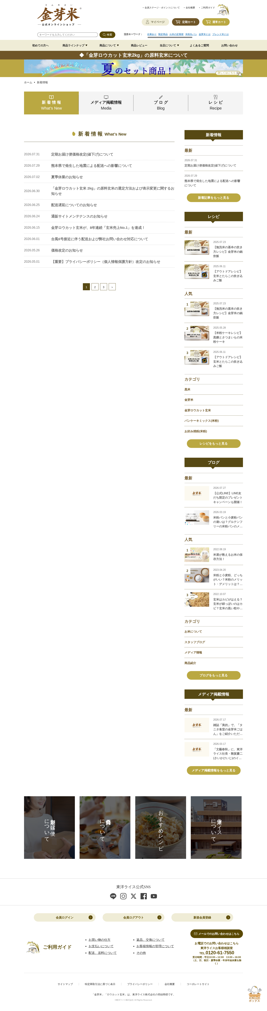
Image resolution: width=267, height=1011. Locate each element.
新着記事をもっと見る (213, 197)
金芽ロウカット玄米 (198, 410)
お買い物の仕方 (99, 939)
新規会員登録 (202, 917)
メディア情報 (193, 652)
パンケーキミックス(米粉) (202, 420)
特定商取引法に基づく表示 (100, 984)
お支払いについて (101, 946)
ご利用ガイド (208, 7)
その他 (141, 952)
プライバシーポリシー (140, 984)
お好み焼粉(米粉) (196, 431)
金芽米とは (205, 34)
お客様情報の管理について (155, 946)
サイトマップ (65, 984)
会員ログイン (64, 917)
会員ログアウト (133, 917)
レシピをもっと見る (214, 443)
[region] (188, 35)
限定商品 (163, 34)
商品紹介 (190, 663)
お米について (193, 631)
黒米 (187, 389)
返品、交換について (150, 939)
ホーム (28, 82)
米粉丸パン (191, 34)
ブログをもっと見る (214, 675)
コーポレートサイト (198, 984)
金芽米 (189, 399)
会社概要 (190, 7)
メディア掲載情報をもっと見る (214, 770)
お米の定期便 (176, 34)
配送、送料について (103, 952)
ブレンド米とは (220, 34)
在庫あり (152, 34)
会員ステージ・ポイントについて (162, 7)
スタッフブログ (195, 642)
